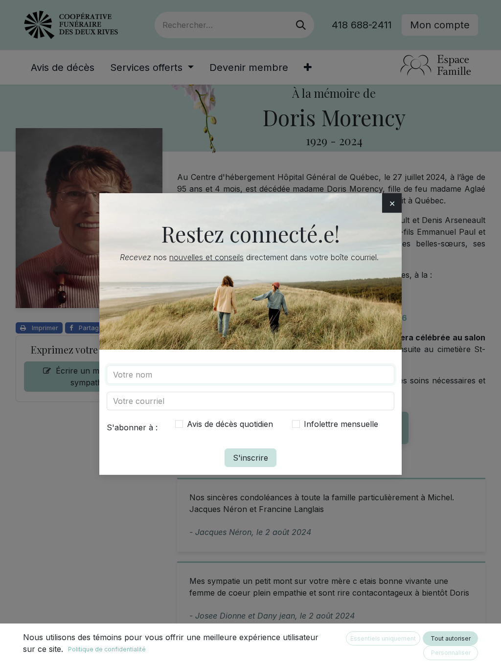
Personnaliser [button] (451, 652)
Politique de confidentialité (107, 649)
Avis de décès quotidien (230, 424)
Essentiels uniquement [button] (383, 638)
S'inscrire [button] (250, 458)
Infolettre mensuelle (341, 424)
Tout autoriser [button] (451, 638)
